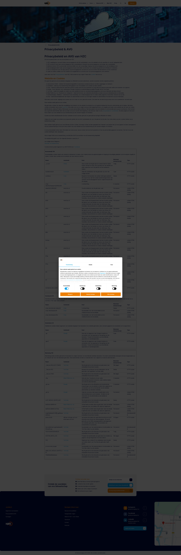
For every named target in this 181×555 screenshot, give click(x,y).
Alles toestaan (110, 294)
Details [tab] (90, 264)
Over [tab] (112, 264)
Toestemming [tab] (69, 264)
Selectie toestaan (90, 294)
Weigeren (70, 294)
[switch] (83, 288)
